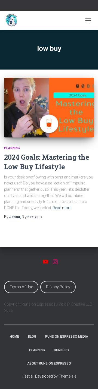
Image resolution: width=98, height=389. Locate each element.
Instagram (52, 6)
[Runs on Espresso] (13, 20)
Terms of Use (21, 287)
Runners (61, 350)
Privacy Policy (58, 287)
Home (14, 336)
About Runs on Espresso (49, 363)
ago (32, 217)
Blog (32, 336)
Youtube (45, 6)
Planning (12, 148)
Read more (62, 208)
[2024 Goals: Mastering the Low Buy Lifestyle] (49, 107)
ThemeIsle (67, 376)
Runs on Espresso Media (66, 336)
